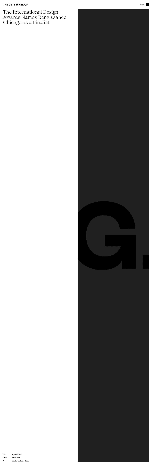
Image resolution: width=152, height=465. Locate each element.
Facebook (20, 461)
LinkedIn (14, 461)
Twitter (27, 461)
